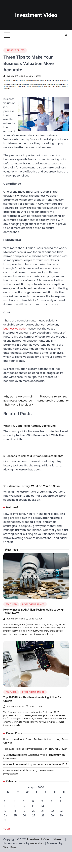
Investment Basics (33, 604)
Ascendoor (37, 843)
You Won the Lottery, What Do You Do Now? (31, 486)
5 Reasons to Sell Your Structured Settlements (33, 456)
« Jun (6, 829)
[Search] (66, 35)
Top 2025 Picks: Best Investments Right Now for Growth (35, 748)
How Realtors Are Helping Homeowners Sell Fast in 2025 (35, 764)
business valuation (15, 329)
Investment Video (36, 15)
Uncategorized (15, 50)
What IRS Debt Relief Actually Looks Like (29, 425)
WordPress (10, 847)
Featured (11, 604)
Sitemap (58, 839)
